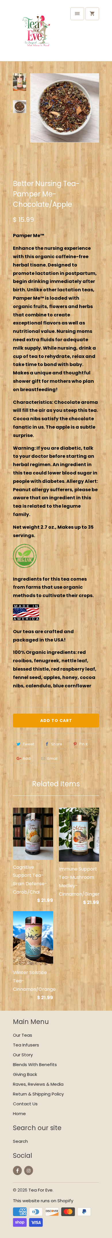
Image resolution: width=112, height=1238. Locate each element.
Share (56, 744)
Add (26, 758)
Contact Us (25, 1104)
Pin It (83, 744)
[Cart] (92, 13)
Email (52, 758)
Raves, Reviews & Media (38, 1084)
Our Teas (22, 1035)
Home (19, 1114)
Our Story (23, 1055)
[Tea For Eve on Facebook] (17, 1170)
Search (20, 1141)
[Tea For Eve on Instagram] (28, 1170)
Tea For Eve (40, 1190)
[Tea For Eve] (36, 32)
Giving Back (25, 1074)
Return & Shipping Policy (38, 1094)
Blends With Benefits (35, 1064)
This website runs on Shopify (43, 1201)
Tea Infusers (26, 1045)
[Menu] (77, 13)
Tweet (28, 744)
